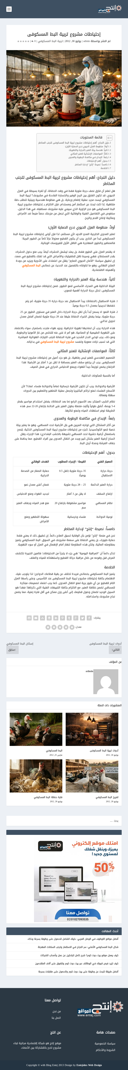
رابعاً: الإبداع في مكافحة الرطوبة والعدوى (88, 157)
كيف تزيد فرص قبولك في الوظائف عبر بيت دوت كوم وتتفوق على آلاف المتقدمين (76, 963)
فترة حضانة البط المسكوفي (48, 797)
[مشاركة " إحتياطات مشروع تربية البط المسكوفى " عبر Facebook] (89, 618)
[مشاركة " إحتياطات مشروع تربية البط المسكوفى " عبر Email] (35, 618)
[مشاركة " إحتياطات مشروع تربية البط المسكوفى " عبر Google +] (75, 618)
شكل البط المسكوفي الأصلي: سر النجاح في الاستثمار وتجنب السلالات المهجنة (78, 947)
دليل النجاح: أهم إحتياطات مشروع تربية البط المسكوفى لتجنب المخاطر (73, 143)
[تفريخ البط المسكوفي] (92, 776)
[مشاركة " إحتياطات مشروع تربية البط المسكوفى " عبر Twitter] (82, 618)
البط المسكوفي (31, 265)
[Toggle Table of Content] (108, 138)
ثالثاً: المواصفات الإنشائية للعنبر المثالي (89, 154)
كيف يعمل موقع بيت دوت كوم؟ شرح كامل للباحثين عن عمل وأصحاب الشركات (79, 955)
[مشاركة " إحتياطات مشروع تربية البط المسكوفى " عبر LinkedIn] (55, 618)
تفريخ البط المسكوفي (107, 797)
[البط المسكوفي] (36, 729)
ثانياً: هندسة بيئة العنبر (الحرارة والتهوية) (88, 150)
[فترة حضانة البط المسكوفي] (36, 776)
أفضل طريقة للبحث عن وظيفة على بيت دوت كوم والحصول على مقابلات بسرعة (78, 971)
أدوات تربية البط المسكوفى (104, 750)
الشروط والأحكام (105, 1050)
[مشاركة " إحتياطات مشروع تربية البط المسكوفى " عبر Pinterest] (62, 618)
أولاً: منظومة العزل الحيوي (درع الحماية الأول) (86, 146)
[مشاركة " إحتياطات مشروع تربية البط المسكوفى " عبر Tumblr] (69, 618)
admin (86, 41)
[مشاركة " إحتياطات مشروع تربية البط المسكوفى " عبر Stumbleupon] (42, 618)
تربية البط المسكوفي (50, 41)
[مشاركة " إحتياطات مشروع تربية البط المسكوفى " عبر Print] (29, 618)
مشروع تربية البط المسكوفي (57, 341)
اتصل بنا (56, 1017)
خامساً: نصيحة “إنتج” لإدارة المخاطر (91, 164)
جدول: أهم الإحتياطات (97, 161)
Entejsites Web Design (89, 1065)
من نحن (56, 1011)
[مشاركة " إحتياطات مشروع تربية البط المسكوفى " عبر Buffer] (49, 618)
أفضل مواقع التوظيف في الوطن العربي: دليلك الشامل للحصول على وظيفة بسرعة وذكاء (73, 939)
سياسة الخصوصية (105, 1043)
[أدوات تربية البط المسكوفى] (92, 729)
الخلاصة (104, 168)
